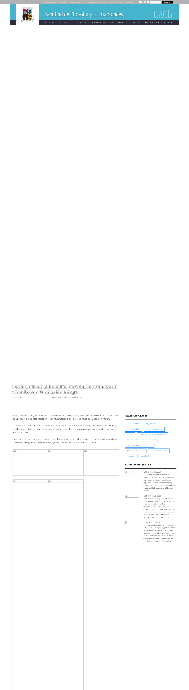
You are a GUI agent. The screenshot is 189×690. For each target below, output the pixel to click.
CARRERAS (96, 22)
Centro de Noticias (133, 429)
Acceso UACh (49, 2)
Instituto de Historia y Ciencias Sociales (141, 440)
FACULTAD (57, 22)
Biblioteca (120, 2)
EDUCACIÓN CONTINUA (130, 22)
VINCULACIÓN (145, 456)
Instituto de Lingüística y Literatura (140, 445)
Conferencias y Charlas (154, 429)
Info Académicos (74, 2)
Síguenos (130, 2)
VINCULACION (131, 456)
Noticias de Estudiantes (159, 451)
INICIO (47, 22)
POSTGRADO (109, 22)
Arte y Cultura (150, 424)
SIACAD (112, 2)
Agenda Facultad (133, 424)
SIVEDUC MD (102, 2)
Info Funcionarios (89, 2)
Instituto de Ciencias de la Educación (152, 435)
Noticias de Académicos (136, 451)
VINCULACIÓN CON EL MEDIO (158, 22)
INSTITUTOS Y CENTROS (76, 22)
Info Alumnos (61, 2)
